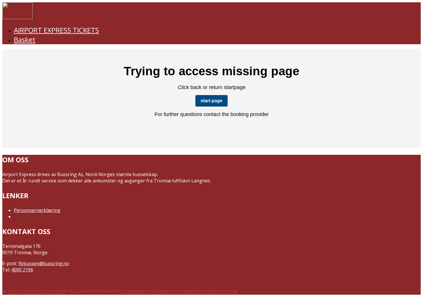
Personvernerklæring (37, 210)
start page (211, 100)
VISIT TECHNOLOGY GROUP (37, 291)
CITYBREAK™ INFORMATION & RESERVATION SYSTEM (178, 291)
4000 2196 (22, 270)
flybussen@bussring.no (43, 263)
